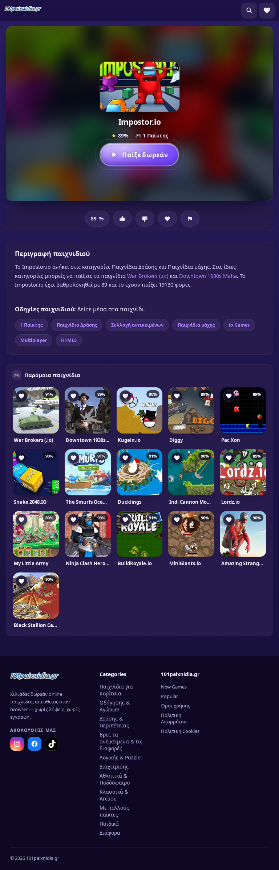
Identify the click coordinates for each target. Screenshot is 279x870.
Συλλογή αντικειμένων (137, 325)
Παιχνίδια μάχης (196, 325)
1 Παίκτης (31, 325)
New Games (174, 686)
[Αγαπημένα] (267, 11)
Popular (169, 696)
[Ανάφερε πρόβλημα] (190, 219)
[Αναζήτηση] (249, 11)
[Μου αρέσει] (122, 219)
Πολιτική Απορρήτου (174, 718)
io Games (239, 325)
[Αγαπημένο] (167, 219)
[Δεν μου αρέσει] (145, 219)
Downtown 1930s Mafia (208, 275)
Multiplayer (33, 340)
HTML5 (69, 340)
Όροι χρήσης (175, 705)
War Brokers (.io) (147, 275)
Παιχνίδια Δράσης (77, 325)
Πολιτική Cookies (180, 731)
